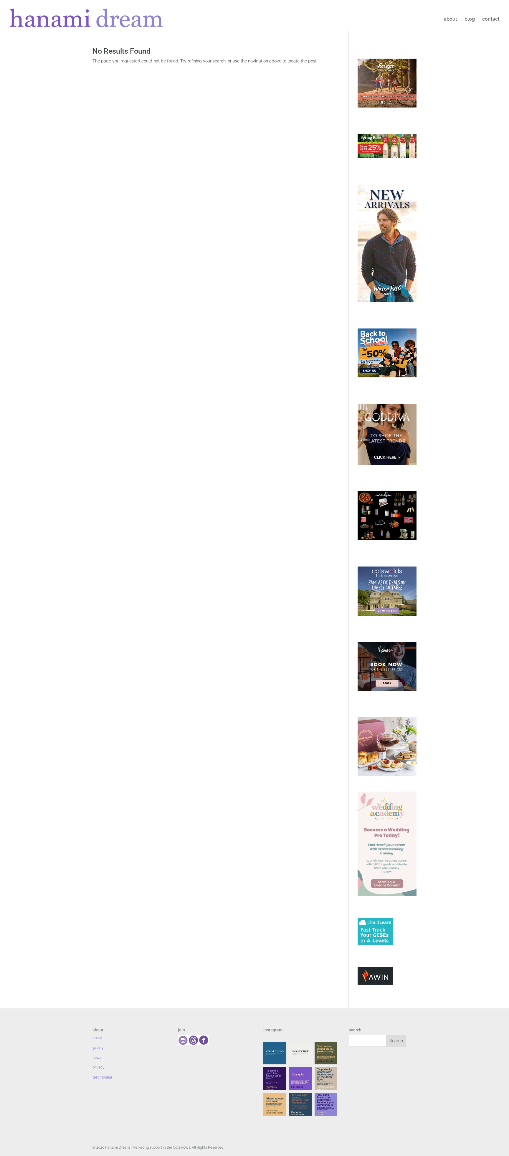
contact (491, 19)
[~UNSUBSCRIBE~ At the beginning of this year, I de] (300, 1053)
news (96, 1058)
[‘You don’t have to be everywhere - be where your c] (326, 1104)
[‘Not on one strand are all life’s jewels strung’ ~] (326, 1053)
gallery (98, 1048)
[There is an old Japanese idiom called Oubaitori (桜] (274, 1104)
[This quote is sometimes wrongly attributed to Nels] (300, 1104)
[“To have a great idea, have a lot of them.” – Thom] (274, 1078)
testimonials (102, 1077)
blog (470, 19)
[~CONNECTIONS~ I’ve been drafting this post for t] (274, 1053)
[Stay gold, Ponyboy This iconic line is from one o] (300, 1078)
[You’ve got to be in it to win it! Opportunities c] (326, 1078)
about (450, 19)
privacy (98, 1067)
